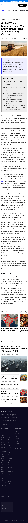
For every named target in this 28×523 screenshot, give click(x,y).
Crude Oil (3, 447)
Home (2, 10)
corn (2, 181)
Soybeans (10, 471)
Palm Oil (3, 476)
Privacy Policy (6, 520)
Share (23, 38)
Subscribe (22, 5)
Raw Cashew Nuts (10, 433)
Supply (10, 10)
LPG (2, 467)
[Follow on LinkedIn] (4, 424)
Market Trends (18, 448)
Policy (16, 441)
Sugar (9, 474)
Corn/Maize (4, 444)
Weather (17, 446)
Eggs (2, 454)
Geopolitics (9, 15)
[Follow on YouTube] (6, 424)
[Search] (15, 5)
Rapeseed (3, 482)
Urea (9, 476)
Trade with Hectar (5, 496)
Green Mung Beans (2, 458)
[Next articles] (25, 311)
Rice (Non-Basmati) (10, 454)
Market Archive (4, 498)
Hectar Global (4, 493)
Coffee (2, 442)
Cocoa (2, 439)
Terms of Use (14, 520)
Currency (17, 438)
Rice (9, 449)
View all (23, 342)
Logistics (22, 10)
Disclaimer (22, 520)
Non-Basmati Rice (3, 471)
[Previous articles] (21, 311)
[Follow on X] (1, 424)
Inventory (15, 10)
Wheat (9, 479)
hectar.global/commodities (7, 509)
